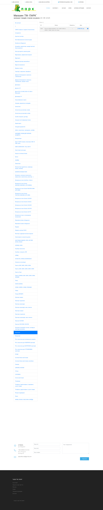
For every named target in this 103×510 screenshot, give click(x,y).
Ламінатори (17, 163)
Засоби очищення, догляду (21, 116)
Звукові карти (18, 123)
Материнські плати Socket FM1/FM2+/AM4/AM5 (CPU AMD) (22, 194)
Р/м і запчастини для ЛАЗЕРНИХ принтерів (25, 342)
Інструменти (18, 32)
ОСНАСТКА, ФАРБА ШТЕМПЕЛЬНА (23, 258)
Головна (48, 8)
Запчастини (17, 106)
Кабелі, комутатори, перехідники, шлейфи (25, 130)
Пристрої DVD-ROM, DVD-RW (22, 324)
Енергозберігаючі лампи (20, 99)
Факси (16, 396)
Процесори (17, 335)
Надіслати (84, 458)
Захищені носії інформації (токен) (23, 120)
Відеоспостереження (20, 64)
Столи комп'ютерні (19, 377)
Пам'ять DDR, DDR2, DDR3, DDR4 (23, 265)
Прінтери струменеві (20, 300)
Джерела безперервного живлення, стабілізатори (23, 75)
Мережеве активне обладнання (22, 220)
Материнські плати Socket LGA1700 (23, 208)
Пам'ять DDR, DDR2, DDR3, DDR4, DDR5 (24, 268)
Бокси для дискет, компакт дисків (22, 51)
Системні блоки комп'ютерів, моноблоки (24, 361)
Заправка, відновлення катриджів (22, 103)
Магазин (64, 8)
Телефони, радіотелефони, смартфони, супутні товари (24, 385)
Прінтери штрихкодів (20, 304)
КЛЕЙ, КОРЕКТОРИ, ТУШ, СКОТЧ (23, 146)
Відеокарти (17, 58)
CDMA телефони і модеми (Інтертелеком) (24, 29)
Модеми (17, 226)
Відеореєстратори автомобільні (22, 61)
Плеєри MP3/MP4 (19, 293)
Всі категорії (18, 22)
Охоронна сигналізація (20, 262)
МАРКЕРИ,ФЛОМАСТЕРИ (21, 171)
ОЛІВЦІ (16, 255)
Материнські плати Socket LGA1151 (23, 201)
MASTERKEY (55, 8)
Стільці (16, 371)
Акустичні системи (19, 36)
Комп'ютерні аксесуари (20, 150)
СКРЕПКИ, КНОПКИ (19, 367)
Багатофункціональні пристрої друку (23, 39)
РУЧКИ (16, 354)
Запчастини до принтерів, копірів (22, 113)
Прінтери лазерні (19, 297)
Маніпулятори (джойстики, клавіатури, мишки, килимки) (24, 167)
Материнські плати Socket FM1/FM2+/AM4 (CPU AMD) (25, 189)
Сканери (17, 364)
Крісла (16, 156)
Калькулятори (18, 138)
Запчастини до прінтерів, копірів (22, 109)
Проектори (17, 332)
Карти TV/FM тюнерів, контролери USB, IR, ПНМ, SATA (25, 142)
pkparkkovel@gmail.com (65, 2)
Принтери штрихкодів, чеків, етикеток (23, 317)
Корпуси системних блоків (21, 153)
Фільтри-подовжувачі (20, 392)
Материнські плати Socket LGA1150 (23, 198)
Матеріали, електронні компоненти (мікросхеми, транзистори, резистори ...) (24, 176)
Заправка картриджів (79, 8)
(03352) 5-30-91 (29, 2)
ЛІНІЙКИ (17, 160)
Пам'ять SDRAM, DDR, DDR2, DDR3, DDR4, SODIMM (25, 276)
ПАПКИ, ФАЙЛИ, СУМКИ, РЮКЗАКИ (23, 287)
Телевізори (17, 381)
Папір (16, 280)
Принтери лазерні (19, 310)
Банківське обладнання (20, 43)
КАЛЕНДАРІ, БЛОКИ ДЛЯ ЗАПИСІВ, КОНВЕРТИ (23, 134)
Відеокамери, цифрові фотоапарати (23, 54)
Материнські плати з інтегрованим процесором (23, 216)
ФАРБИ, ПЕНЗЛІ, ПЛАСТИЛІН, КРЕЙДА (24, 399)
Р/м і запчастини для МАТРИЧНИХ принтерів (25, 345)
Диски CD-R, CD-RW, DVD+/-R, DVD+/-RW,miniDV (24, 92)
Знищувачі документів (20, 126)
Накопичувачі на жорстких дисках (22, 237)
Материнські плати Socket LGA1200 (23, 205)
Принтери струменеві (20, 314)
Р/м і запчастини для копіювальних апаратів (25, 339)
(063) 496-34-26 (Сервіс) (44, 2)
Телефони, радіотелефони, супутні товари (25, 389)
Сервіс (70, 8)
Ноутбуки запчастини (20, 248)
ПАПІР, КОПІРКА (19, 283)
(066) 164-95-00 (15, 2)
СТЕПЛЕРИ (17, 374)
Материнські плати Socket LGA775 (23, 211)
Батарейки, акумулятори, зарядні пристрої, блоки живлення (25, 47)
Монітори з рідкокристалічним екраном (24, 233)
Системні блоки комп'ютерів (21, 357)
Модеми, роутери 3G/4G (20, 230)
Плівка (16, 290)
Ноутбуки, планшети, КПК (21, 252)
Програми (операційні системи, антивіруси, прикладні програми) (25, 328)
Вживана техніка (19, 68)
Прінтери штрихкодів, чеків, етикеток (23, 307)
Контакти (88, 8)
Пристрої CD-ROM (19, 320)
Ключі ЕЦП (15, 482)
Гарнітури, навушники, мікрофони (23, 71)
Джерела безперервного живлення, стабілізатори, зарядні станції (23, 80)
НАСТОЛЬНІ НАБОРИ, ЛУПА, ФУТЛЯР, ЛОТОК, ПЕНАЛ (24, 241)
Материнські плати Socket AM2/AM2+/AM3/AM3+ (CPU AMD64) (23, 184)
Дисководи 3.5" (18, 96)
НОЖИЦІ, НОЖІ (18, 245)
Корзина (81, 2)
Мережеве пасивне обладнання (22, 223)
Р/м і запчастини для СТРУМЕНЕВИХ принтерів (23, 350)
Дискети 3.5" (18, 88)
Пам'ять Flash (18, 272)
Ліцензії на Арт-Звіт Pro (18, 484)
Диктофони (17, 84)
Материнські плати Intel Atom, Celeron (24, 180)
